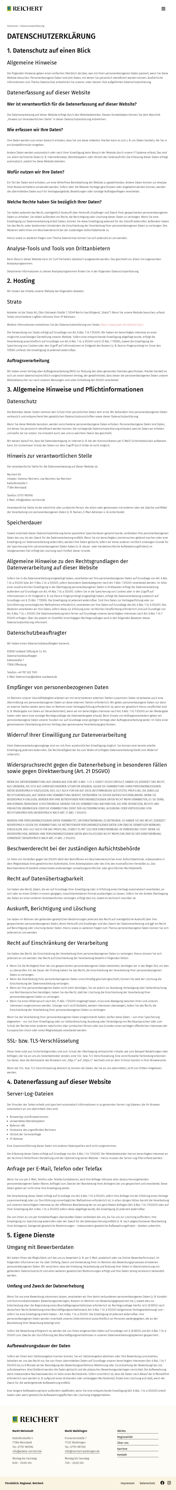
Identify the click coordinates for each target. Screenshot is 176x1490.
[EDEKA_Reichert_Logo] (25, 7)
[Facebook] (162, 1483)
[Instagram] (169, 1483)
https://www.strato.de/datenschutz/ (122, 324)
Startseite (12, 26)
